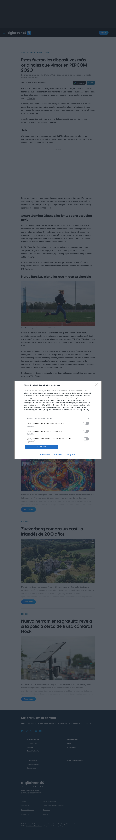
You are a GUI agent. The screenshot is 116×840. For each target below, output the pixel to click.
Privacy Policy (71, 455)
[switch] (86, 423)
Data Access (58, 455)
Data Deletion (45, 455)
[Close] (97, 385)
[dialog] (58, 420)
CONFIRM (41, 447)
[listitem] (58, 418)
